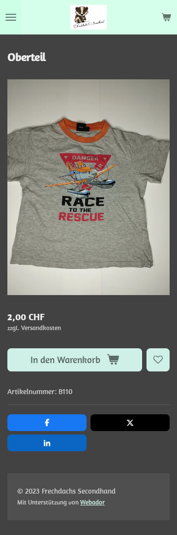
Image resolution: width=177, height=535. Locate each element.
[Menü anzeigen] (11, 17)
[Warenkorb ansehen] (166, 17)
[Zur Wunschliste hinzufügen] (158, 359)
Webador (92, 502)
